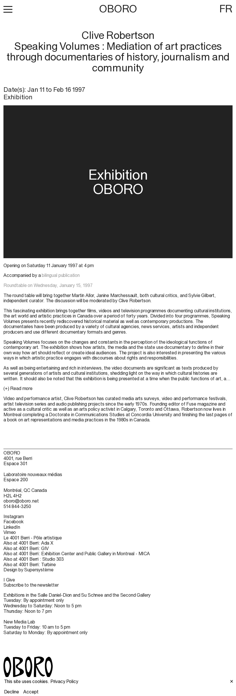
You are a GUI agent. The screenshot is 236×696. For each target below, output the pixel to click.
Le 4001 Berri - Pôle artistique (32, 537)
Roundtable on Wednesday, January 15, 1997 (47, 285)
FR (226, 9)
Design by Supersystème (28, 569)
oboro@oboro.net (21, 500)
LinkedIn (11, 527)
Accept (30, 691)
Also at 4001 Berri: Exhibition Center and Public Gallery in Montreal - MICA (76, 553)
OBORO (118, 8)
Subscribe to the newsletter (31, 584)
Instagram (13, 516)
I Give (9, 579)
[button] (7, 9)
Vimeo (9, 532)
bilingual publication (61, 275)
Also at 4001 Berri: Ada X (28, 542)
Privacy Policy (64, 681)
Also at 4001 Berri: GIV (26, 548)
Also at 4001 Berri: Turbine (29, 564)
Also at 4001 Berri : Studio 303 (33, 559)
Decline (11, 691)
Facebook (13, 521)
